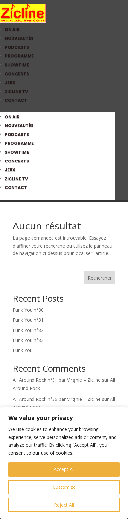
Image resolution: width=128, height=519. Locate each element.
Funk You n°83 (28, 340)
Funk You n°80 (28, 310)
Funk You (22, 350)
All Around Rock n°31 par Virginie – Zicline (57, 380)
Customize (64, 487)
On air (12, 29)
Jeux (10, 82)
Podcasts (17, 47)
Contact (16, 100)
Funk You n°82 (28, 330)
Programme (19, 56)
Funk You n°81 (28, 320)
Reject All (64, 505)
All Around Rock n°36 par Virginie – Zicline (57, 399)
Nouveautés (19, 38)
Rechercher (100, 278)
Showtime (17, 65)
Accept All (64, 469)
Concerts (17, 73)
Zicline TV (16, 91)
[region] (64, 463)
